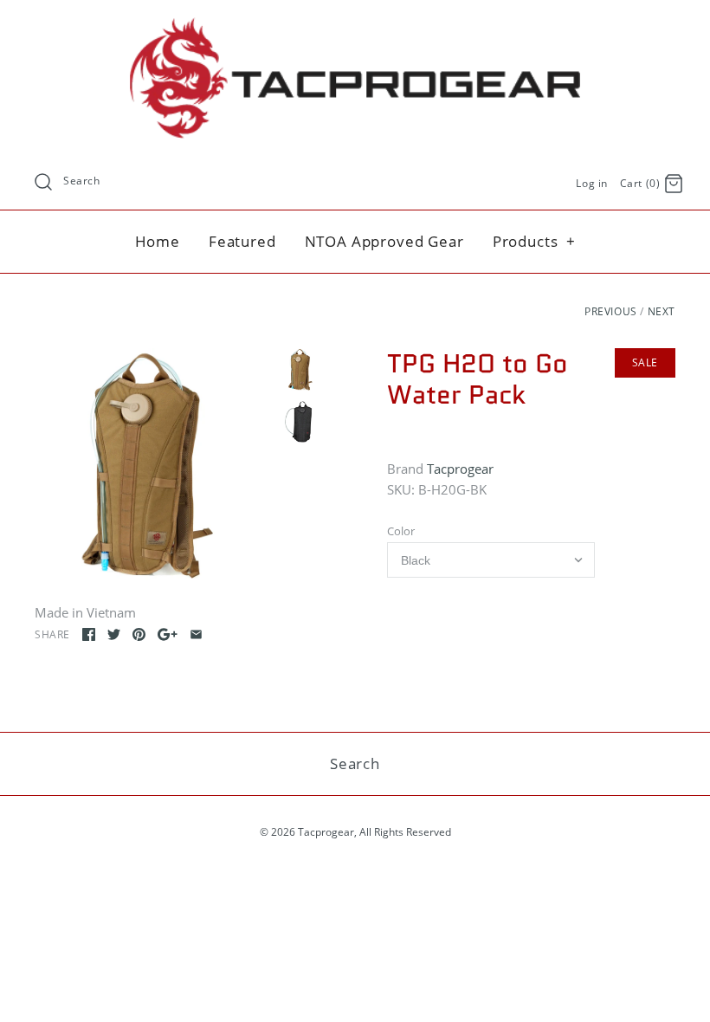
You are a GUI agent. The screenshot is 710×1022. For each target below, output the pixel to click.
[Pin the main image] (138, 634)
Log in (592, 183)
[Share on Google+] (168, 634)
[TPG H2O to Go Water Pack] (153, 466)
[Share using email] (196, 634)
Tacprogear (460, 468)
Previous (610, 311)
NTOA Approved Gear (384, 241)
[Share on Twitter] (113, 634)
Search (81, 180)
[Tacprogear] (355, 27)
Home (157, 241)
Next (661, 311)
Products (535, 241)
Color (401, 531)
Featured (242, 241)
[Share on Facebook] (88, 634)
